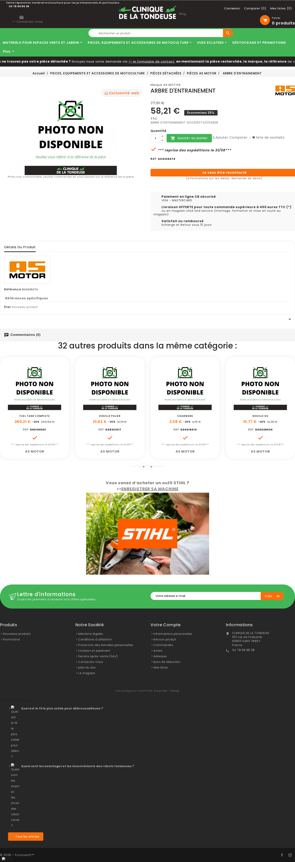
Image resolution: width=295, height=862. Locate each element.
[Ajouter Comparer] (39, 408)
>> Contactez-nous (27, 22)
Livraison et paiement (94, 651)
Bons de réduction (167, 662)
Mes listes (161, 667)
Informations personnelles (173, 634)
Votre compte (166, 625)
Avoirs (158, 651)
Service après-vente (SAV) (98, 656)
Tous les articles (27, 837)
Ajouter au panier (189, 138)
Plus (6, 51)
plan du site (87, 667)
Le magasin (86, 673)
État (7, 307)
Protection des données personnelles (105, 645)
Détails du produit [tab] (20, 247)
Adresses (160, 656)
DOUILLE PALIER (110, 416)
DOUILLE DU (260, 416)
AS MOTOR (172, 85)
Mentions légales (90, 634)
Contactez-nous (90, 662)
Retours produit (165, 639)
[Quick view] (48, 408)
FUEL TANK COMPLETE (34, 416)
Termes (175, 690)
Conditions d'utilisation (95, 639)
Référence (12, 289)
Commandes (163, 645)
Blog (182, 14)
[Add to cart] (21, 408)
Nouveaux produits (17, 634)
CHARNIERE (185, 416)
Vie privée (160, 690)
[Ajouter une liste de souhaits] (30, 408)
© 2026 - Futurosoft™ (17, 855)
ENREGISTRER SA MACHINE (149, 489)
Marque (156, 85)
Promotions (11, 639)
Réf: (154, 159)
